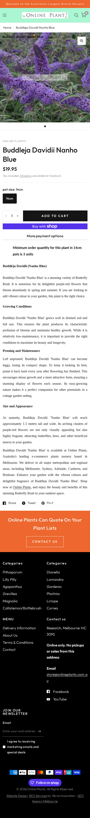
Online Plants (22, 487)
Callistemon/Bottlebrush (22, 608)
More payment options (45, 236)
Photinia (53, 593)
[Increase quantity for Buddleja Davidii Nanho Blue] (17, 216)
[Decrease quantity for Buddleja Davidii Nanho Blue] (6, 216)
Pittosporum (12, 572)
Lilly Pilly (10, 579)
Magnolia (10, 601)
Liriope (52, 601)
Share (12, 503)
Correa (52, 608)
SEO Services (38, 796)
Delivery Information (19, 628)
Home (7, 27)
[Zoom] (81, 41)
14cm (9, 198)
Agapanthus (12, 586)
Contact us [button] (45, 542)
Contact (9, 649)
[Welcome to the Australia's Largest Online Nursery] (45, 4)
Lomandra (55, 579)
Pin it (50, 503)
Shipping (25, 176)
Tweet (31, 503)
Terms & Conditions (18, 642)
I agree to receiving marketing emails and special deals (23, 746)
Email (7, 723)
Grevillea (10, 593)
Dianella (53, 572)
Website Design (16, 796)
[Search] (76, 15)
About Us (10, 635)
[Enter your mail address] (39, 731)
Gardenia (54, 586)
